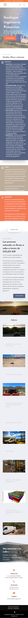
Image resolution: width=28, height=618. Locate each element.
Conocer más (14, 229)
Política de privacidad (13, 607)
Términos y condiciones (13, 608)
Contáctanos (10, 38)
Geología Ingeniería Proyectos (12, 22)
